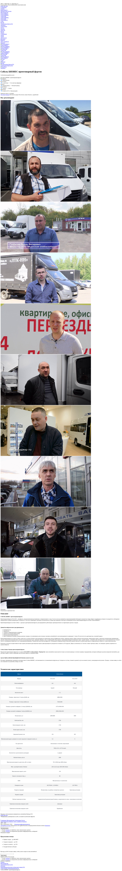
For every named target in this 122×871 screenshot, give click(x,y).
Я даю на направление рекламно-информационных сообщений (19, 831)
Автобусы (3, 25)
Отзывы (2, 8)
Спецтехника (4, 26)
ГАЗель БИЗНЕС (5, 15)
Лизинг (2, 32)
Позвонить (47, 825)
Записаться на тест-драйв (17, 825)
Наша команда (4, 10)
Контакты (3, 39)
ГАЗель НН (3, 18)
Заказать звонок (41, 825)
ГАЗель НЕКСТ (4, 13)
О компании (3, 7)
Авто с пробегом (5, 41)
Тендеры (3, 29)
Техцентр (3, 42)
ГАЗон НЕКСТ (4, 20)
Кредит (2, 31)
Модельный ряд (4, 12)
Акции (2, 35)
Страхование (4, 34)
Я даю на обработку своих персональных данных (16, 830)
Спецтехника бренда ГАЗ (7, 24)
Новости (3, 40)
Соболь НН (3, 16)
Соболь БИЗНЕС (5, 17)
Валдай (2, 22)
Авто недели (4, 37)
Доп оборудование (5, 94)
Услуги (2, 27)
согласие (8, 830)
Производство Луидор (6, 11)
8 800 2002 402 (4, 6)
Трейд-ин (3, 30)
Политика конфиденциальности (22, 824)
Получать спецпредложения (30, 825)
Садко (2, 21)
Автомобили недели (6, 825)
